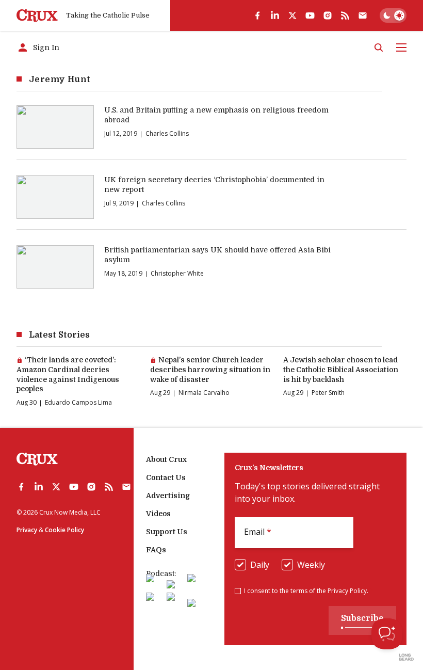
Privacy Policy (347, 590)
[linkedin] (275, 15)
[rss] (345, 15)
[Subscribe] (362, 15)
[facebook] (257, 15)
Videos (158, 513)
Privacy (27, 529)
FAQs (156, 550)
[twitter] (292, 15)
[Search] (378, 47)
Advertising (168, 495)
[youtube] (310, 15)
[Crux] (37, 15)
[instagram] (327, 15)
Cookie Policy (64, 529)
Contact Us (166, 477)
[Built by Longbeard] (406, 657)
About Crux (166, 459)
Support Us (166, 532)
